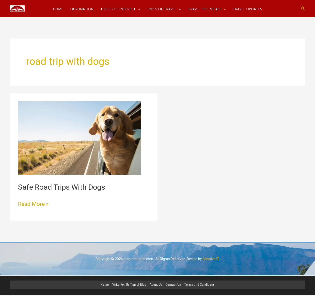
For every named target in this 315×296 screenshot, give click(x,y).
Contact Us (173, 284)
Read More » (33, 203)
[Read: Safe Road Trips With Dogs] (79, 137)
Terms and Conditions (199, 284)
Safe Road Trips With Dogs (61, 187)
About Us (156, 284)
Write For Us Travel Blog (129, 284)
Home (104, 284)
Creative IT (211, 259)
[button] (303, 8)
